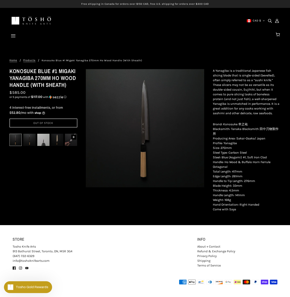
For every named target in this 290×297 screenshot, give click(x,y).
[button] (43, 97)
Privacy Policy (207, 256)
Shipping (203, 261)
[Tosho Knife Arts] (31, 20)
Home (13, 60)
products (29, 60)
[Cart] (278, 35)
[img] (269, 21)
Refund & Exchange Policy (216, 251)
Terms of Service (209, 265)
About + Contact (208, 246)
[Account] (277, 21)
